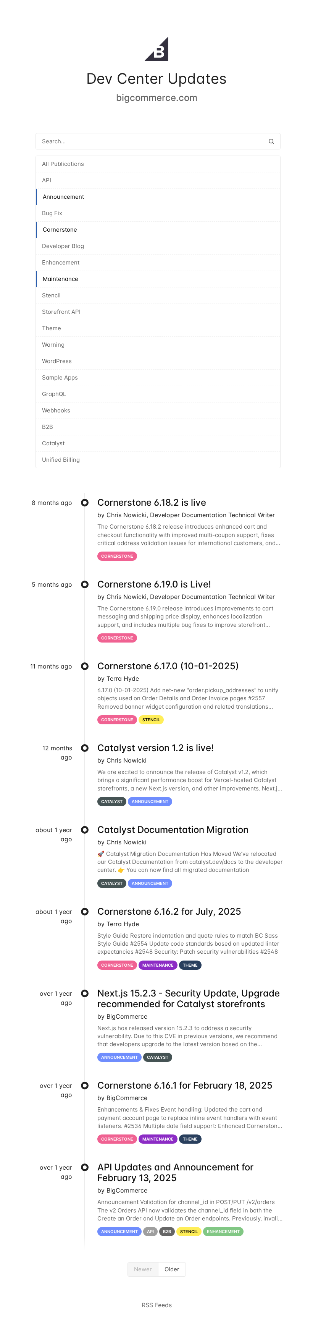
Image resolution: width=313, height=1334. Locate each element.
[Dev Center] (156, 50)
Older (172, 1269)
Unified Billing (61, 459)
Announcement (63, 196)
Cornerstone (60, 229)
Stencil (51, 295)
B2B (47, 426)
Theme (51, 328)
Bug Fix (52, 213)
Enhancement (60, 262)
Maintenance (60, 278)
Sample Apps (60, 377)
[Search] (271, 141)
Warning (53, 344)
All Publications (63, 163)
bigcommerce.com (156, 97)
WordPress (57, 361)
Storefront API (61, 311)
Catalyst (53, 443)
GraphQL (54, 394)
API (46, 180)
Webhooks (56, 410)
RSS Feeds (157, 1305)
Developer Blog (63, 246)
